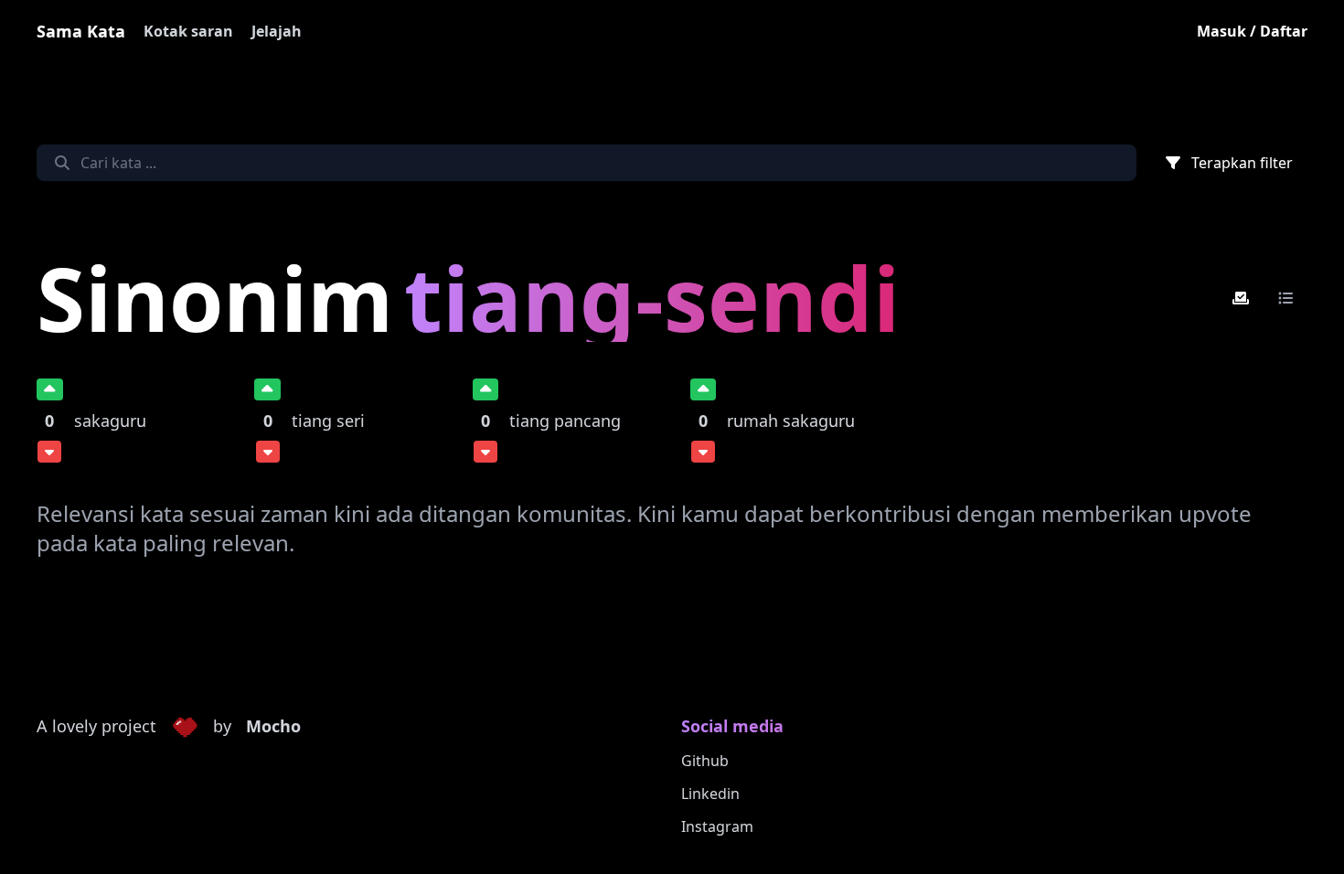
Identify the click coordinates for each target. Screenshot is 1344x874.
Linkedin (710, 793)
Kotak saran (188, 31)
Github (705, 761)
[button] (184, 727)
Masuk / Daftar (1252, 31)
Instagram (717, 826)
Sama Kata (81, 31)
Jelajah (276, 31)
